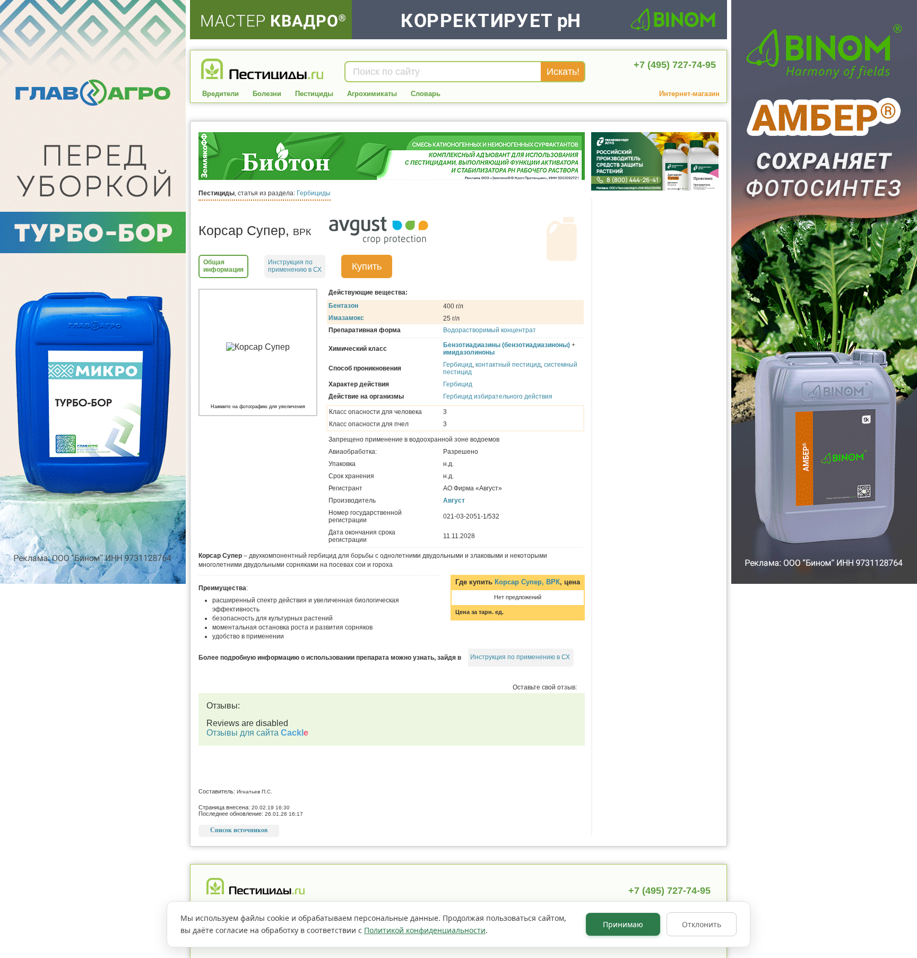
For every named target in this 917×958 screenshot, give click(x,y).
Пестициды (314, 94)
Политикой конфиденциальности (425, 930)
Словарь (425, 94)
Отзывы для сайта (257, 732)
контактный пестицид (508, 364)
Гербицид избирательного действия (497, 396)
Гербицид (457, 364)
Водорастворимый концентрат (489, 330)
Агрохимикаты (372, 94)
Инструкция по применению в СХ (520, 657)
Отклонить (701, 924)
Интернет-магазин (689, 94)
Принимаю (623, 924)
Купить (367, 266)
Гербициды (314, 193)
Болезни (267, 94)
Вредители (220, 94)
